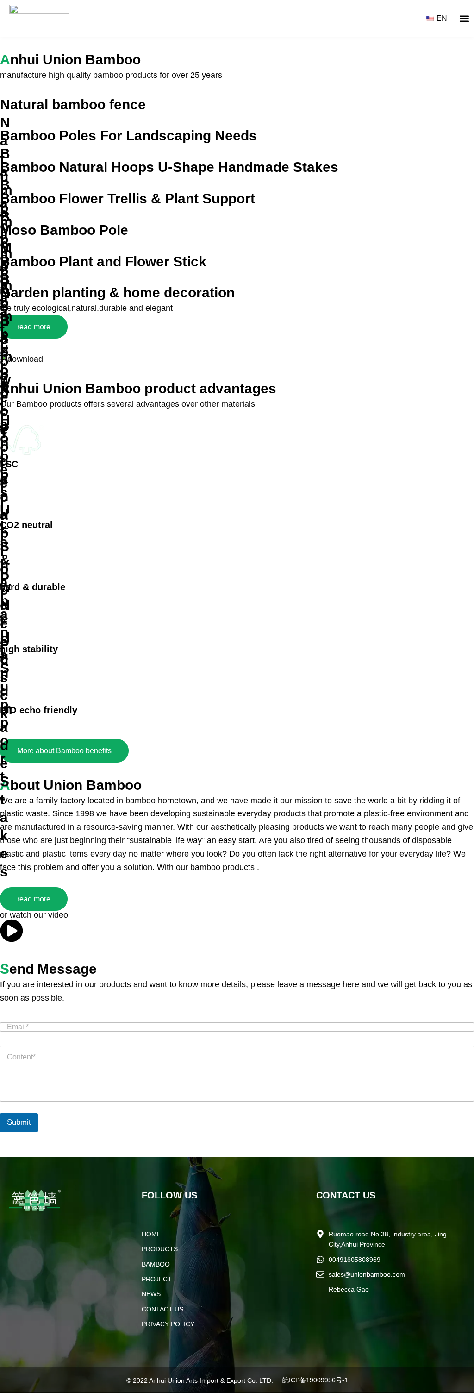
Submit (19, 1122)
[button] (464, 18)
